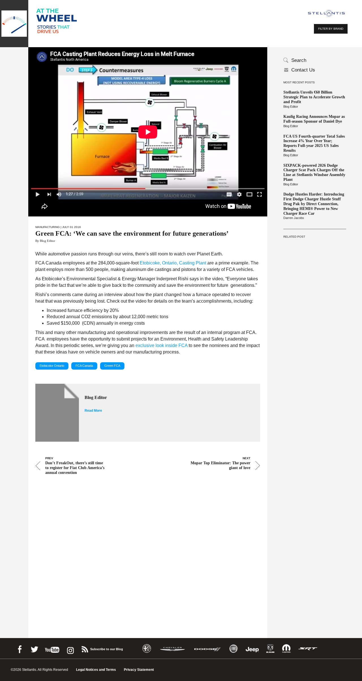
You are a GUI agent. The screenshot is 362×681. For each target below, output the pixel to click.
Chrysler (172, 649)
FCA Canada (84, 365)
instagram (69, 648)
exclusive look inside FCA (161, 345)
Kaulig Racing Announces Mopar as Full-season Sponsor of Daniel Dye (314, 118)
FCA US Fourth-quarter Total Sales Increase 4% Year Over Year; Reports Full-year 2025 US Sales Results (314, 143)
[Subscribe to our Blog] (84, 648)
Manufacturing (47, 227)
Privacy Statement (139, 670)
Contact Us (303, 70)
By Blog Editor (45, 240)
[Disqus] (147, 548)
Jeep (252, 649)
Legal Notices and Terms (96, 670)
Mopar (286, 649)
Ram (270, 649)
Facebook (19, 648)
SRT (308, 649)
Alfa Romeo (147, 649)
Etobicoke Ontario (52, 365)
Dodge (207, 649)
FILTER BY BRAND (330, 28)
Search (298, 60)
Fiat (233, 649)
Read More (93, 411)
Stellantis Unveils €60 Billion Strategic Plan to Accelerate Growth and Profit (314, 97)
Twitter (34, 648)
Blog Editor (290, 106)
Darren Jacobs (293, 218)
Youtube (52, 648)
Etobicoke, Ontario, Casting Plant (173, 263)
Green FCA (112, 365)
